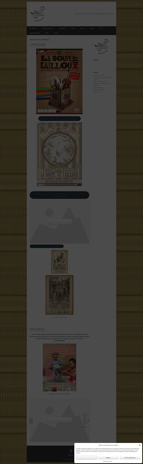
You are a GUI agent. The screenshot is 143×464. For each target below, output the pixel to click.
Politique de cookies (107, 461)
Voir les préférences (130, 457)
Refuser (108, 457)
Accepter (86, 457)
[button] (140, 445)
